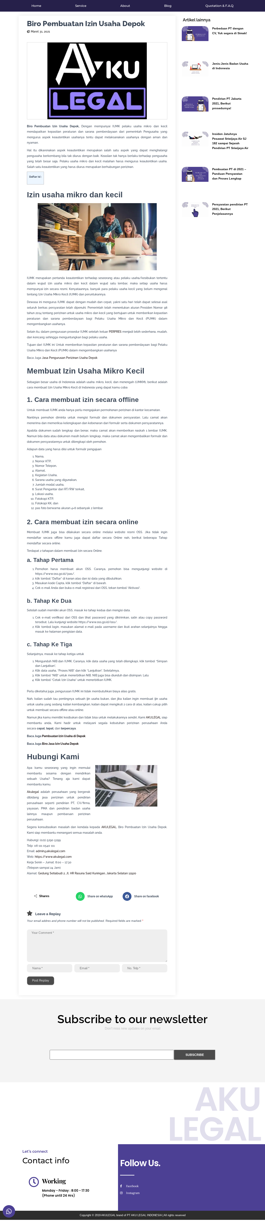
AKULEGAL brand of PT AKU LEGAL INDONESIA (131, 1215)
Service (80, 6)
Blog (167, 6)
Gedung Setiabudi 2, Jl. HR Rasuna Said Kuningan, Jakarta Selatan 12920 (87, 873)
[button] (97, 896)
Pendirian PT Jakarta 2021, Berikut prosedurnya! (226, 103)
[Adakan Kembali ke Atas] (257, 1216)
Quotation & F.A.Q (219, 6)
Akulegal (33, 791)
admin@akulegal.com (50, 851)
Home (36, 6)
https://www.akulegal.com (53, 856)
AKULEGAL (153, 717)
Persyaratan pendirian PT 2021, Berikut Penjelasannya (230, 209)
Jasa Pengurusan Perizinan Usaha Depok (70, 357)
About (125, 6)
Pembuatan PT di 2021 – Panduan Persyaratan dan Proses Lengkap (229, 173)
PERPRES (115, 331)
